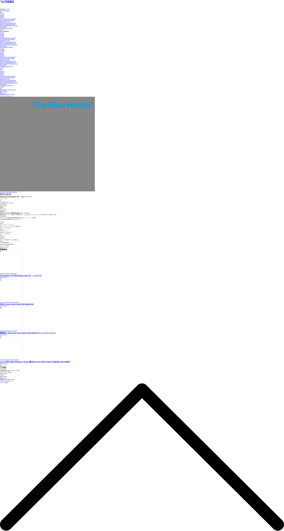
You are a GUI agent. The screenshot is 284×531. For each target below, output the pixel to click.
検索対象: (2, 9)
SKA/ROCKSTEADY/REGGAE (8, 23)
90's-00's (2, 16)
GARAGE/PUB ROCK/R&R (7, 20)
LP (0, 200)
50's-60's (2, 13)
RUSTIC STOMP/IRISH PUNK (8, 24)
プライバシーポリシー (6, 95)
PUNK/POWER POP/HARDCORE (8, 25)
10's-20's (2, 17)
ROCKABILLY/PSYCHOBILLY (8, 19)
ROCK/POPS (3, 27)
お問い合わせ (3, 91)
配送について (3, 92)
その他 (2, 29)
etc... (1, 88)
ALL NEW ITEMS (4, 10)
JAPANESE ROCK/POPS (6, 28)
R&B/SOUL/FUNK (5, 21)
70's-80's (2, 15)
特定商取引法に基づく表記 (7, 94)
